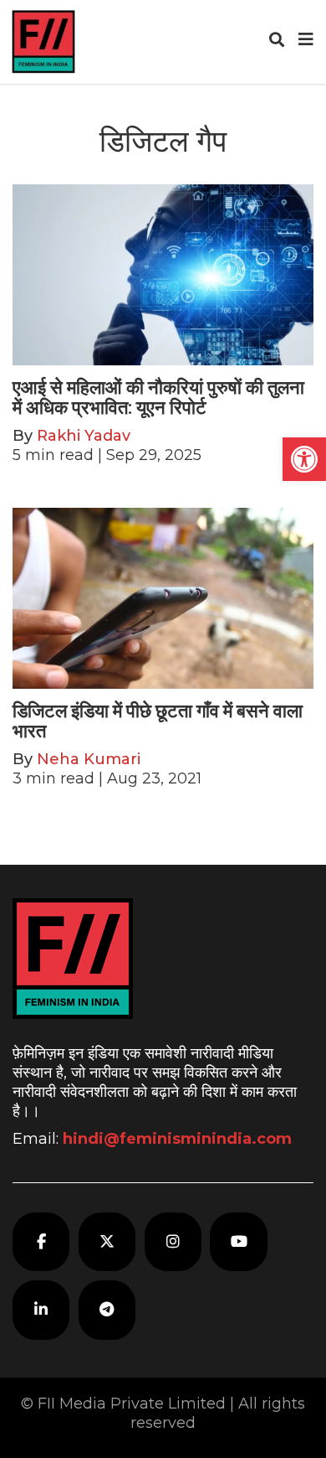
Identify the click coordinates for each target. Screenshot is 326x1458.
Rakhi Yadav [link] (83, 436)
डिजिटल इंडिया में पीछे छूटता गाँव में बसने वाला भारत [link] (158, 721)
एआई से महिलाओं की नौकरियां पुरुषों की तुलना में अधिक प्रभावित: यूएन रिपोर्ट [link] (158, 397)
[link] (304, 459)
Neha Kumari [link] (88, 759)
